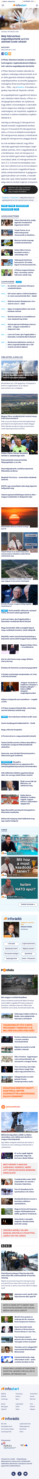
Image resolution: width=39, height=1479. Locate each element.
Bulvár (3, 1404)
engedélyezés (22, 206)
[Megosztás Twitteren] (6, 54)
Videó (17, 1409)
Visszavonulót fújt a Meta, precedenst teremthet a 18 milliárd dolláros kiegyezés (18, 1028)
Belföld (3, 1394)
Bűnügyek (4, 1406)
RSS (7, 1466)
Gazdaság (4, 1399)
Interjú (32, 1396)
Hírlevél (32, 1406)
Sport (17, 1399)
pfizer (11, 206)
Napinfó (3, 1409)
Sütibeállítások (15, 1466)
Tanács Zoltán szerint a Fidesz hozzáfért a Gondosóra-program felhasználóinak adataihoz (18, 745)
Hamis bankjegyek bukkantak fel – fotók (18, 723)
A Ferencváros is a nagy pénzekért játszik (18, 736)
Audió (17, 1406)
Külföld (3, 1396)
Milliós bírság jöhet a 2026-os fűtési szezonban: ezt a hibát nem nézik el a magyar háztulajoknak (16, 1137)
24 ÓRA (19, 282)
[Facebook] (19, 1474)
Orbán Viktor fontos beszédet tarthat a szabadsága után (14, 454)
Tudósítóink (33, 1394)
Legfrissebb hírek (25, 1424)
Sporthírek (23, 1429)
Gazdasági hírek (6, 1432)
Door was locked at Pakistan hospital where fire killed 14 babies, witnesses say (19, 1371)
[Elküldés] (9, 54)
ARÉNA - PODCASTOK (9, 1)
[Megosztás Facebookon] (2, 54)
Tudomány (15, 198)
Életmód (32, 1399)
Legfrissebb (19, 1404)
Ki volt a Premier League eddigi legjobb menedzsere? (16, 605)
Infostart (5, 47)
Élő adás (12, 944)
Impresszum (16, 1461)
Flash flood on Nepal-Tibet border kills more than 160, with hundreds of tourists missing (18, 1276)
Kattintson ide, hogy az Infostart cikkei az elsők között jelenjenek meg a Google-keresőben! (19, 189)
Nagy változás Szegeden (11, 730)
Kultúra (18, 1396)
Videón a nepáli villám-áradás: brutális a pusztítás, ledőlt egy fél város (19, 1233)
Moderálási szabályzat (18, 1463)
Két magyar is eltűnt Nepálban (14, 998)
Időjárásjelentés (25, 1426)
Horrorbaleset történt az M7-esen (22, 717)
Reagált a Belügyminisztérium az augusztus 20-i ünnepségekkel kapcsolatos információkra (19, 764)
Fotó (31, 1404)
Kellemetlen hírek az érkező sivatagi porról (15, 528)
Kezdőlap (5, 198)
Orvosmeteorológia (7, 1429)
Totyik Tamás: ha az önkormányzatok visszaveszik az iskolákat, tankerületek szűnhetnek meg (15, 554)
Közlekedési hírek (6, 1426)
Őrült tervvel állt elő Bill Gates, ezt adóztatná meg (28, 784)
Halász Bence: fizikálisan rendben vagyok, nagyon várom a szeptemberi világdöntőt (28, 800)
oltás (4, 206)
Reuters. (20, 87)
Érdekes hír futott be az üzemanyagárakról (19, 668)
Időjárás (32, 1409)
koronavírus (7, 209)
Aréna (21, 1432)
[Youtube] (25, 1474)
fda (16, 209)
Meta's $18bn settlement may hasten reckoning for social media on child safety (19, 1308)
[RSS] (13, 1474)
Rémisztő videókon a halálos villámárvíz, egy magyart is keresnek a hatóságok (16, 580)
